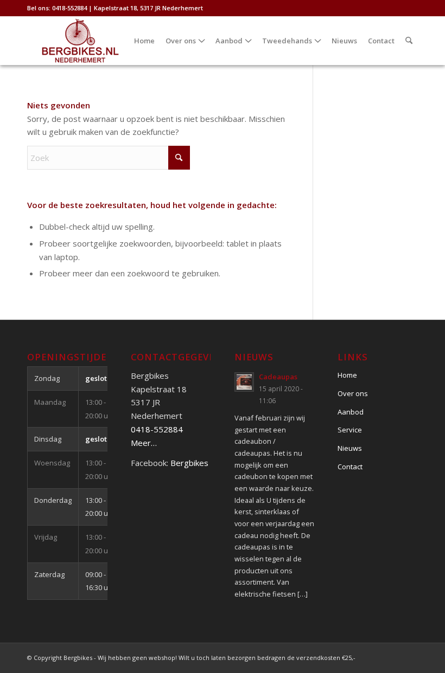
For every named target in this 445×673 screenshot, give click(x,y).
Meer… (144, 442)
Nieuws (350, 448)
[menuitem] (144, 40)
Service (350, 430)
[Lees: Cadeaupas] (244, 382)
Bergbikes (189, 462)
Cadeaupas (278, 376)
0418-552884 (157, 429)
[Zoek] (409, 40)
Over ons (353, 393)
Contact (350, 466)
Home (347, 375)
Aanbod (351, 412)
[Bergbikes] (80, 40)
